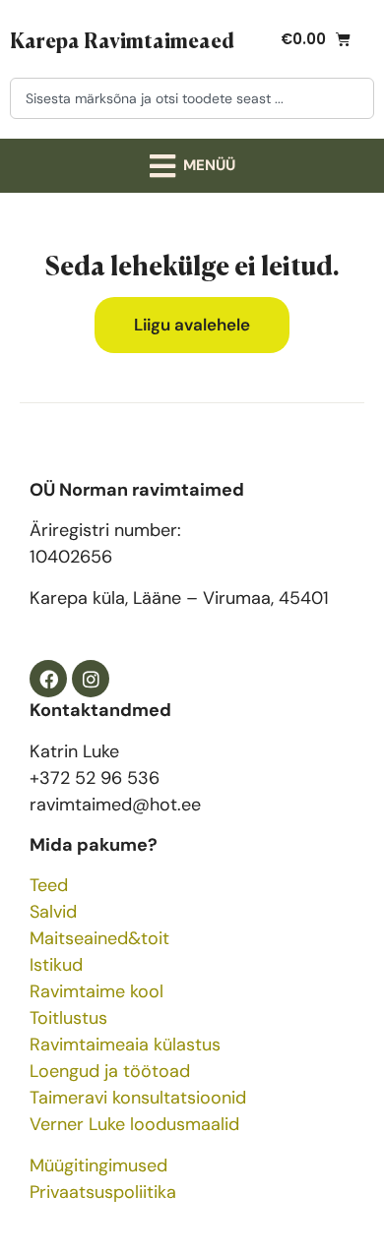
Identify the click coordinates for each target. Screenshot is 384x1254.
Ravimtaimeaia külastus (125, 1044)
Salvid (53, 912)
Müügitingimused (98, 1165)
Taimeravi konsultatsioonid (138, 1097)
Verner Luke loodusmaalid (134, 1124)
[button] (192, 166)
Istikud (56, 965)
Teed (49, 885)
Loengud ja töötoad (110, 1071)
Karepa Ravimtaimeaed (122, 39)
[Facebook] (48, 678)
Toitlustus (68, 1018)
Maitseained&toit (99, 938)
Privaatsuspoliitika (103, 1192)
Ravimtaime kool (96, 991)
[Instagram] (90, 678)
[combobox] (192, 98)
